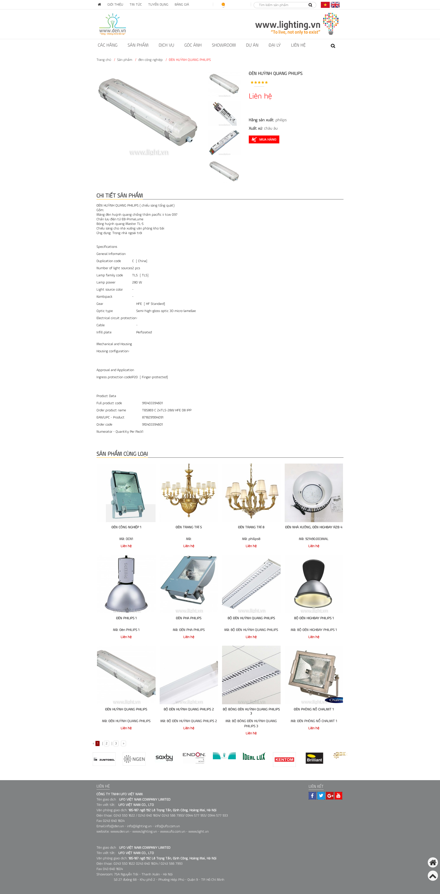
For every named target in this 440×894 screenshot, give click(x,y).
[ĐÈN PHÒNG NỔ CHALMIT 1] (314, 675)
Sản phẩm (138, 45)
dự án (252, 45)
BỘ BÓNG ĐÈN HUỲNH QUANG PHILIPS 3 (251, 711)
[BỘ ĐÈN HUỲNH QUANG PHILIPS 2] (189, 675)
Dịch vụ (166, 45)
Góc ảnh (193, 45)
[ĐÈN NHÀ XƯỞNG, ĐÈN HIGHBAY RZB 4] (314, 493)
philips (281, 120)
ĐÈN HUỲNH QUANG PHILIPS (126, 709)
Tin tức (136, 4)
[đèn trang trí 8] (251, 493)
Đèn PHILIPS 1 (126, 618)
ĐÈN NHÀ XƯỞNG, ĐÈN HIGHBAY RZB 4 (313, 527)
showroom (224, 45)
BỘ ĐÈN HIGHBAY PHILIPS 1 (314, 618)
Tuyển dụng (158, 4)
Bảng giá (182, 4)
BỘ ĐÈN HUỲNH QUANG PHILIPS (251, 618)
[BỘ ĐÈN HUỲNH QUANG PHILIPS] (251, 584)
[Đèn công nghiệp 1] (126, 493)
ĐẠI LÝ (275, 45)
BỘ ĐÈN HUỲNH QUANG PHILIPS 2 (189, 709)
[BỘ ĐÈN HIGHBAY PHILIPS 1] (314, 584)
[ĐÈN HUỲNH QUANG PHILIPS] (126, 675)
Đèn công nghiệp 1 (126, 527)
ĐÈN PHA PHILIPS (188, 618)
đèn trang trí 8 (251, 527)
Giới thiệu (115, 4)
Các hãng (107, 45)
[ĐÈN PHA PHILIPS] (189, 584)
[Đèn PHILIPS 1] (126, 584)
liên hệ (298, 45)
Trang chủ (104, 60)
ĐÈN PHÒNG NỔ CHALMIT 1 (314, 709)
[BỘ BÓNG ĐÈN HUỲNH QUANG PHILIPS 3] (251, 675)
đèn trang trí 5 (189, 527)
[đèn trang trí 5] (189, 493)
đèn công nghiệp (150, 60)
